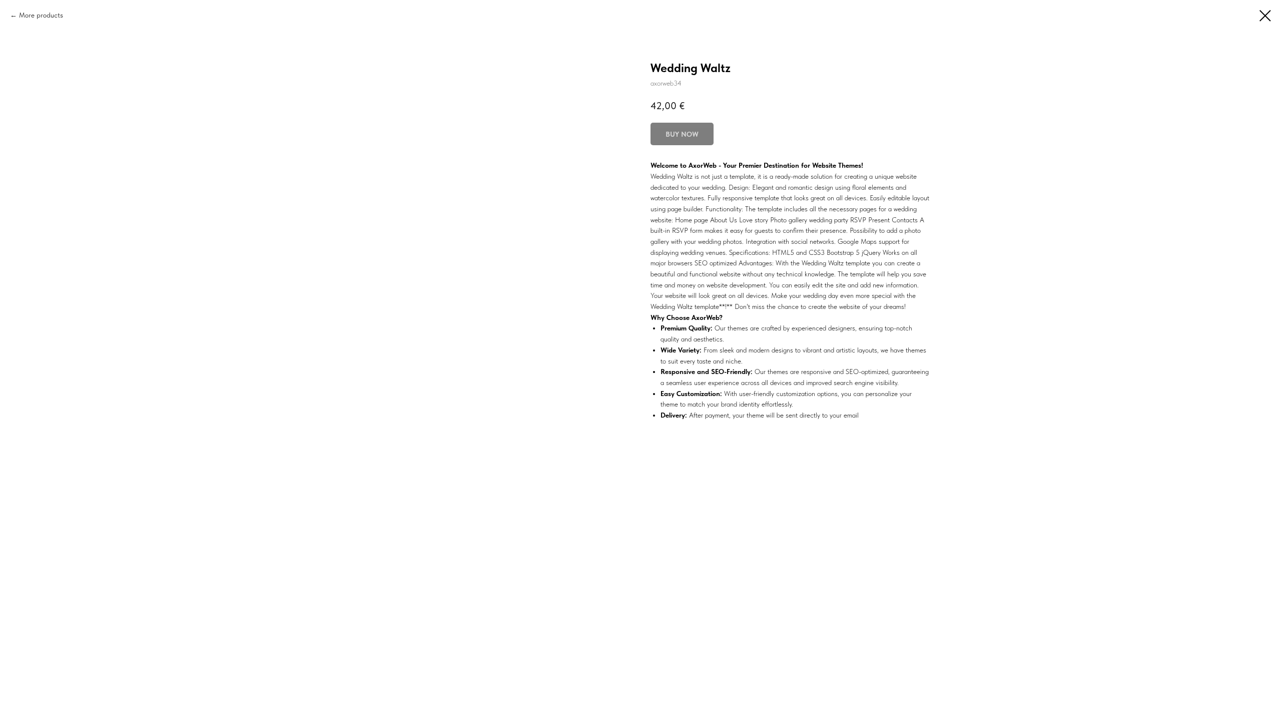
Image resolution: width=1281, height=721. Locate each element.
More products (41, 15)
